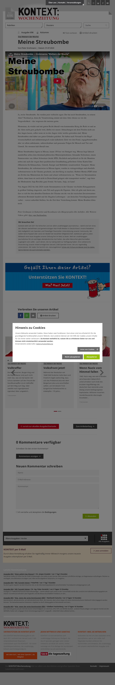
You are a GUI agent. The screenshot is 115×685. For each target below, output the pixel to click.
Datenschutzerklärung (44, 344)
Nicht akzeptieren (72, 357)
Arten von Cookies (87, 349)
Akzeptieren (92, 357)
